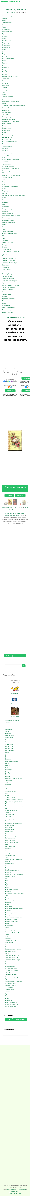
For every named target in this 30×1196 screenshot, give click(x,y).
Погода (4, 197)
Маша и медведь (7, 146)
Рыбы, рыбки (6, 245)
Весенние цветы (7, 31)
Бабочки (4, 18)
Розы (3, 238)
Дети (3, 65)
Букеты (4, 27)
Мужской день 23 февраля (10, 159)
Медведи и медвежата (9, 153)
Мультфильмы (6, 164)
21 (17, 507)
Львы (3, 144)
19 (13, 507)
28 (10, 510)
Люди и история (7, 139)
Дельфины (5, 56)
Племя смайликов (10, 2)
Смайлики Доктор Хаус (9, 263)
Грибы (4, 52)
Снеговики (5, 267)
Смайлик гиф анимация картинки (14, 513)
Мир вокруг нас (7, 155)
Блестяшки (5, 25)
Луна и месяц (6, 130)
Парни (4, 184)
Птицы (4, 224)
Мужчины (5, 162)
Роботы (4, 236)
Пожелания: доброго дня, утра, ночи (13, 195)
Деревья (4, 63)
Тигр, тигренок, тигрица (10, 280)
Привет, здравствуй (8, 213)
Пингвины (5, 193)
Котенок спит (15, 1191)
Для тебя (4, 72)
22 (19, 507)
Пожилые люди (7, 200)
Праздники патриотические (11, 209)
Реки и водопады (7, 231)
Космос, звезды (7, 117)
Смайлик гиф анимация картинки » (15, 656)
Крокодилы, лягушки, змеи (10, 121)
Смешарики (5, 265)
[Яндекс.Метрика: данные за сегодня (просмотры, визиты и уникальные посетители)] (15, 1193)
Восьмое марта (6, 40)
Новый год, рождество (9, 171)
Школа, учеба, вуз (7, 312)
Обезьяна (5, 173)
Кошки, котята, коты (8, 119)
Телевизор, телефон (8, 278)
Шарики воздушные (8, 310)
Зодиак (4, 94)
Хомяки (4, 296)
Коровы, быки (6, 112)
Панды (4, 182)
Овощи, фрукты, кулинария (11, 175)
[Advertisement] (16, 354)
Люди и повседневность (9, 141)
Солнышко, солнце (8, 272)
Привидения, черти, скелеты (11, 215)
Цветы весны (6, 305)
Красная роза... (11, 1189)
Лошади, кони (6, 128)
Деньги (4, 61)
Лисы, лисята (6, 126)
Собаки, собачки (7, 269)
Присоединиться (20, 1020)
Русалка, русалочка (8, 242)
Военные (5, 36)
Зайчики (4, 87)
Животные (5, 85)
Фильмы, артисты (7, 289)
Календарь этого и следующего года (13, 105)
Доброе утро (6, 43)
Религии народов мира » (15, 317)
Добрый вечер (6, 47)
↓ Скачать (9, 495)
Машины (5, 148)
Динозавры (5, 67)
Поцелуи (4, 204)
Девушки (5, 54)
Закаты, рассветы (7, 90)
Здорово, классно (7, 96)
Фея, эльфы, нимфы (8, 287)
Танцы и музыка (7, 276)
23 (21, 507)
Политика (5, 202)
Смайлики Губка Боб (8, 260)
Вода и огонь (6, 34)
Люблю (4, 132)
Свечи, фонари (6, 249)
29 (12, 510)
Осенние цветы (7, 177)
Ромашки (5, 240)
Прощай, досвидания (8, 222)
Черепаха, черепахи (8, 298)
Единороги (5, 78)
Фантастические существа (10, 285)
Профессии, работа (8, 220)
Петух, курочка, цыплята (10, 191)
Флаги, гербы (6, 292)
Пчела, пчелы (6, 227)
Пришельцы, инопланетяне (10, 218)
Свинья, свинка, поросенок (10, 251)
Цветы (4, 303)
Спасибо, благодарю (8, 274)
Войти (8, 1020)
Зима (3, 92)
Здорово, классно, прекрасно (11, 99)
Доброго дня (6, 45)
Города (4, 49)
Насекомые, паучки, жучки (10, 168)
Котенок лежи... (21, 1189)
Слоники (5, 256)
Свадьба (4, 247)
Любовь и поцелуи (8, 135)
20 (15, 507)
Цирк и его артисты (8, 307)
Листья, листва (6, 123)
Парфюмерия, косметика (10, 186)
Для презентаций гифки (9, 70)
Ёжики (4, 81)
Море (3, 157)
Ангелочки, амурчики (9, 16)
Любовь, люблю (7, 137)
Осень (4, 179)
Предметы (5, 211)
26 (27, 507)
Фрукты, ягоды (6, 294)
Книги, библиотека (8, 108)
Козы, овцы (5, 114)
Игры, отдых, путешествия (10, 101)
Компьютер (5, 110)
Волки (4, 38)
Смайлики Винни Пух (9, 258)
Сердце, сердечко (7, 254)
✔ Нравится (20, 495)
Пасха (4, 188)
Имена (4, 103)
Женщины (5, 83)
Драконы (4, 74)
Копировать (10, 390)
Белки (4, 20)
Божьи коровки (7, 22)
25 (25, 507)
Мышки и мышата (8, 166)
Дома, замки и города (9, 58)
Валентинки (6, 29)
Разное (4, 229)
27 (8, 510)
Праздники (5, 206)
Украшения (5, 283)
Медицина (5, 150)
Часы (3, 301)
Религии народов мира (9, 233)
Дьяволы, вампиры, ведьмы (11, 76)
